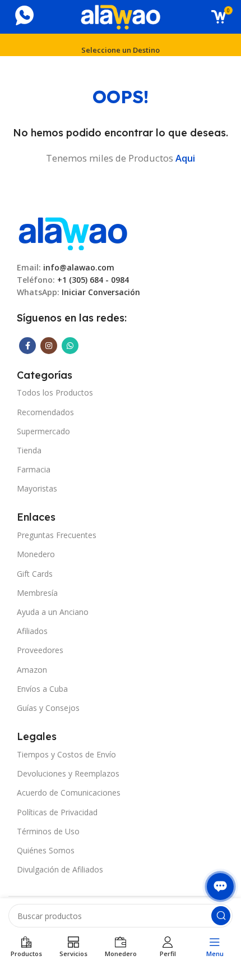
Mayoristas (37, 488)
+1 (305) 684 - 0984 (93, 279)
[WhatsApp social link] (70, 345)
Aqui (185, 157)
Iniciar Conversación (101, 292)
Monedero (36, 554)
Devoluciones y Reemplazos (68, 773)
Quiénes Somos (46, 850)
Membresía (37, 592)
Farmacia (33, 469)
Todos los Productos (55, 392)
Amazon (32, 669)
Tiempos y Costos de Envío (66, 754)
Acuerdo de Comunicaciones (69, 792)
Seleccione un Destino (120, 50)
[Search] (220, 915)
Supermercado (43, 431)
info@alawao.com (78, 267)
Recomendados (45, 412)
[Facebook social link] (27, 345)
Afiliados (32, 631)
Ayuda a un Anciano (53, 612)
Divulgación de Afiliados (60, 869)
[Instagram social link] (48, 345)
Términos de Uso (48, 831)
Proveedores (40, 650)
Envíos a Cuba (42, 688)
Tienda (29, 450)
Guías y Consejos (48, 707)
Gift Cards (35, 573)
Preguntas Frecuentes (56, 535)
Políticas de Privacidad (57, 812)
